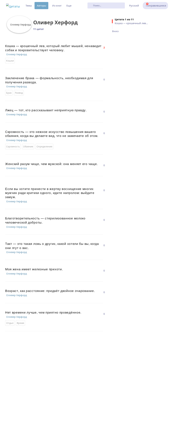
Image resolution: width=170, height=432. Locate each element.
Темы (29, 5)
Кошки (10, 60)
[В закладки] (104, 44)
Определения (44, 146)
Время (20, 323)
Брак (9, 92)
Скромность (13, 146)
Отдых (9, 323)
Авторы (41, 5)
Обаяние (28, 146)
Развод (19, 92)
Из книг (57, 5)
